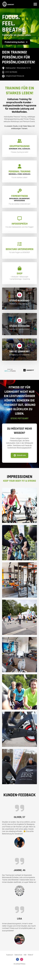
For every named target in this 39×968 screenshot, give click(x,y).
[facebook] (17, 959)
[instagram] (21, 959)
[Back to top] (34, 963)
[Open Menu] (35, 4)
